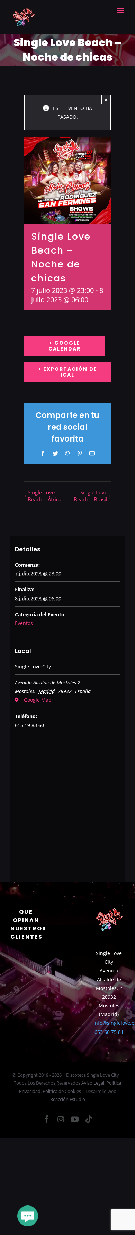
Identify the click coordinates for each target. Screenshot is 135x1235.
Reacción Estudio (67, 1099)
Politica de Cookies (62, 1091)
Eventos (24, 623)
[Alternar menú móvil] (121, 10)
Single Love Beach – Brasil (90, 496)
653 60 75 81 (109, 1032)
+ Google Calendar (64, 345)
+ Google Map (36, 700)
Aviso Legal (92, 1083)
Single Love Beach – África (44, 496)
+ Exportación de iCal (67, 371)
